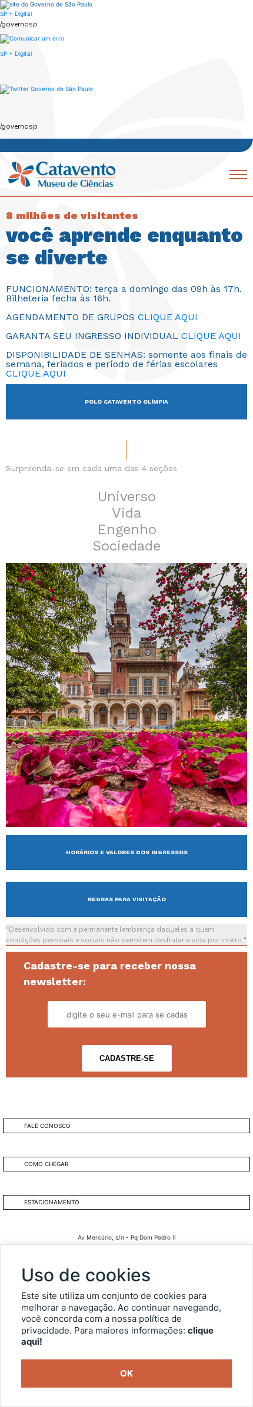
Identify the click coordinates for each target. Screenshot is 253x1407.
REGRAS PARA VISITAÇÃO (127, 899)
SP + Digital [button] (16, 53)
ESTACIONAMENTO (51, 1201)
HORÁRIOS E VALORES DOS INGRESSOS (127, 852)
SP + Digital (16, 13)
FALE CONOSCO (47, 1125)
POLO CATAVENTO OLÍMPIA (126, 401)
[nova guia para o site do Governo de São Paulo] (32, 37)
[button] (46, 88)
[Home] (62, 173)
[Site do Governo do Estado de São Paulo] (46, 4)
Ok (126, 1373)
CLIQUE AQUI (168, 317)
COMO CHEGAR (46, 1163)
